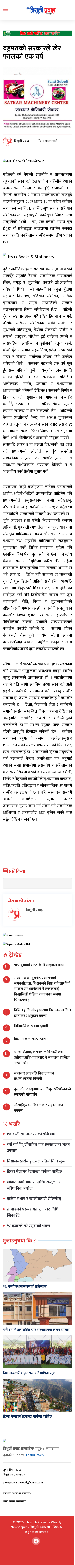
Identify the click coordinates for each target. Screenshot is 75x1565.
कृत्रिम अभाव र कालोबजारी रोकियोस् (34, 1198)
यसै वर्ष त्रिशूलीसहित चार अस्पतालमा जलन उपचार (38, 1147)
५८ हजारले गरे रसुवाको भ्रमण (28, 1226)
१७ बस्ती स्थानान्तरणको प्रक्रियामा (32, 1134)
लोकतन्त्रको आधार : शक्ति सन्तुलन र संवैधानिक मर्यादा (33, 1185)
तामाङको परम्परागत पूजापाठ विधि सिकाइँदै (33, 1212)
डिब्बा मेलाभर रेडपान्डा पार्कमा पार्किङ (34, 1171)
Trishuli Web (34, 1455)
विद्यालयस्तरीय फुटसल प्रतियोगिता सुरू (36, 1161)
